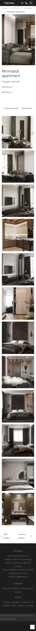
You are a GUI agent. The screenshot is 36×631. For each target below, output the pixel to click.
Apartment (15, 82)
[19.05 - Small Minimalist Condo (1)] (18, 509)
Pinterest (21, 606)
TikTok (13, 606)
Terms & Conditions (24, 623)
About (30, 588)
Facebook (26, 602)
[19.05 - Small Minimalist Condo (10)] (18, 269)
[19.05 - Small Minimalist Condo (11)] (18, 303)
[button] (31, 3)
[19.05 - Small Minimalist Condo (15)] (18, 338)
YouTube (6, 602)
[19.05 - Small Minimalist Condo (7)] (18, 201)
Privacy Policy (18, 629)
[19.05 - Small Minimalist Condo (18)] (18, 440)
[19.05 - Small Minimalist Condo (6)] (18, 166)
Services (6, 588)
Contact (18, 592)
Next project (26, 108)
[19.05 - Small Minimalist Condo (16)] (18, 372)
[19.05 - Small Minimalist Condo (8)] (18, 235)
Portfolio (15, 8)
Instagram (16, 602)
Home (4, 8)
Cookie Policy (9, 623)
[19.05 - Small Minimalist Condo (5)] (18, 132)
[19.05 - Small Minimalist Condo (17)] (18, 406)
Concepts (28, 8)
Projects (14, 588)
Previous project (12, 108)
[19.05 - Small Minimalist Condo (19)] (18, 475)
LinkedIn (30, 606)
